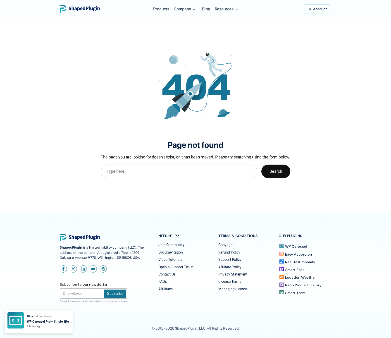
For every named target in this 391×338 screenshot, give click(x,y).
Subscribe (115, 293)
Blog (206, 9)
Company (182, 9)
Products (161, 9)
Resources (224, 9)
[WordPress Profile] (103, 269)
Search (275, 171)
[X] (73, 269)
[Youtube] (93, 269)
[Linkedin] (83, 269)
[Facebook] (63, 269)
